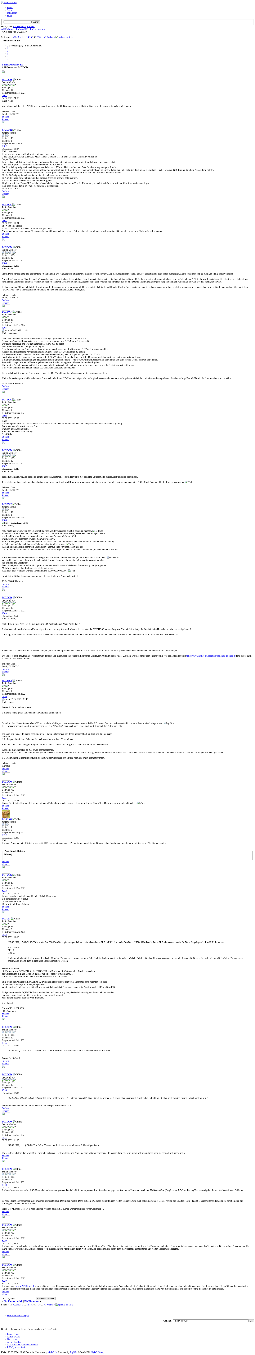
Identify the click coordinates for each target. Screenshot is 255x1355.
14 (27, 37)
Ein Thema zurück (13, 1301)
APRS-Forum (7, 29)
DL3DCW (7, 79)
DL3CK (6, 918)
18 (39, 37)
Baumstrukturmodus (12, 64)
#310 (4, 696)
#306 (4, 415)
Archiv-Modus (14, 1342)
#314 (4, 934)
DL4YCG (7, 130)
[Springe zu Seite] (64, 37)
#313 (4, 891)
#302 (4, 146)
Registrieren (29, 26)
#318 (4, 1185)
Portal (10, 7)
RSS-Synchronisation (17, 1347)
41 (45, 37)
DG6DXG (7, 819)
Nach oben (12, 1339)
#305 (4, 327)
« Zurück (17, 37)
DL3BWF (7, 312)
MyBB (73, 1352)
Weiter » (51, 37)
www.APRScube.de (25, 1286)
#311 (4, 797)
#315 (4, 1043)
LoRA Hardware (38, 29)
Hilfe (9, 15)
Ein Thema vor (32, 1301)
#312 (4, 835)
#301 (4, 95)
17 (36, 37)
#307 (4, 466)
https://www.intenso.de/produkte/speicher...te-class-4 (210, 655)
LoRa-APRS (22, 29)
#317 (4, 1137)
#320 (4, 1281)
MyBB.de (52, 1352)
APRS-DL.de (13, 1336)
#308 (4, 520)
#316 (4, 1090)
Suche (10, 10)
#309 (4, 613)
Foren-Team (12, 1334)
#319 (4, 1241)
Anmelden (18, 26)
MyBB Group (97, 1352)
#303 (4, 220)
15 (30, 37)
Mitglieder (12, 13)
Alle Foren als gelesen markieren (22, 1344)
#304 (4, 263)
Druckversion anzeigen (18, 1315)
